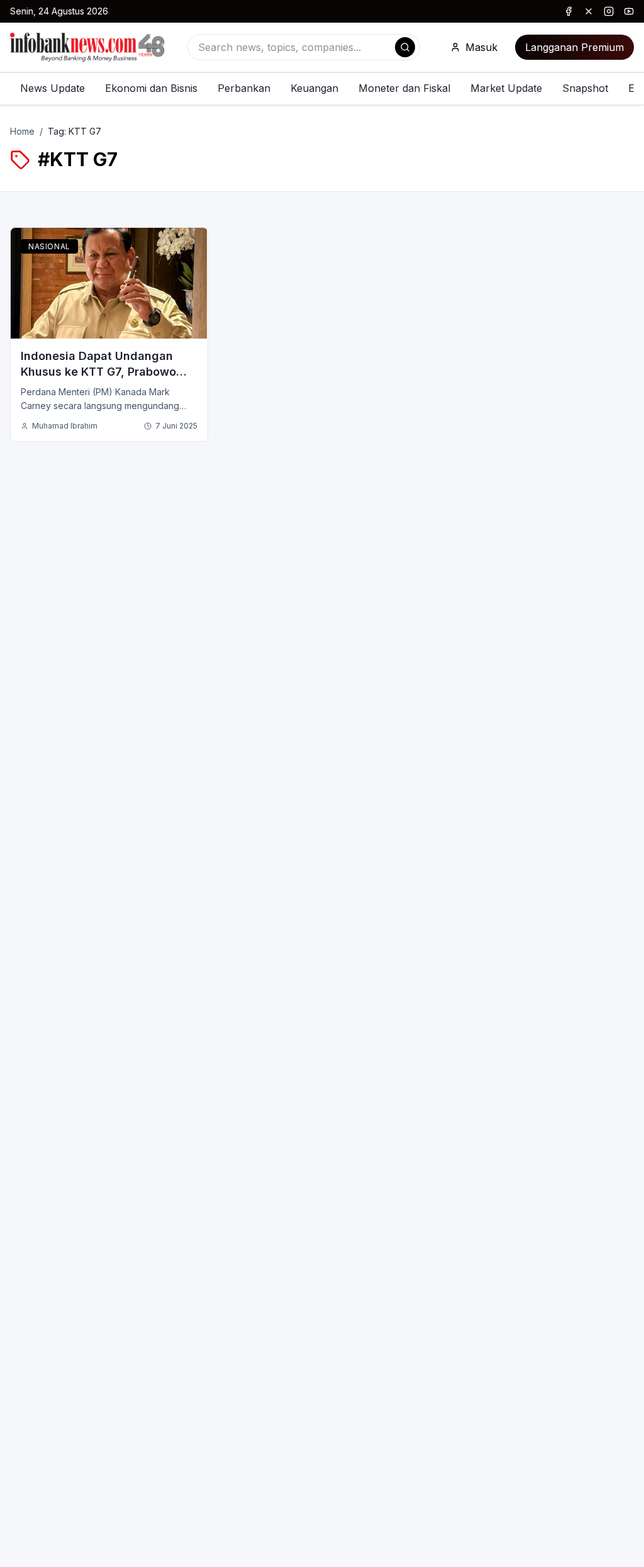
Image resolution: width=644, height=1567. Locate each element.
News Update (52, 88)
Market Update (506, 88)
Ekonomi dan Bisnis (151, 88)
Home (22, 131)
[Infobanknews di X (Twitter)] (589, 11)
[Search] (405, 47)
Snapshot (585, 88)
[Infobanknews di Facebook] (569, 11)
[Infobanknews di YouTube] (629, 11)
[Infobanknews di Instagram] (609, 11)
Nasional (49, 246)
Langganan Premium (574, 47)
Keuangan (314, 88)
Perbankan (244, 88)
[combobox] (303, 47)
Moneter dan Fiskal (404, 88)
